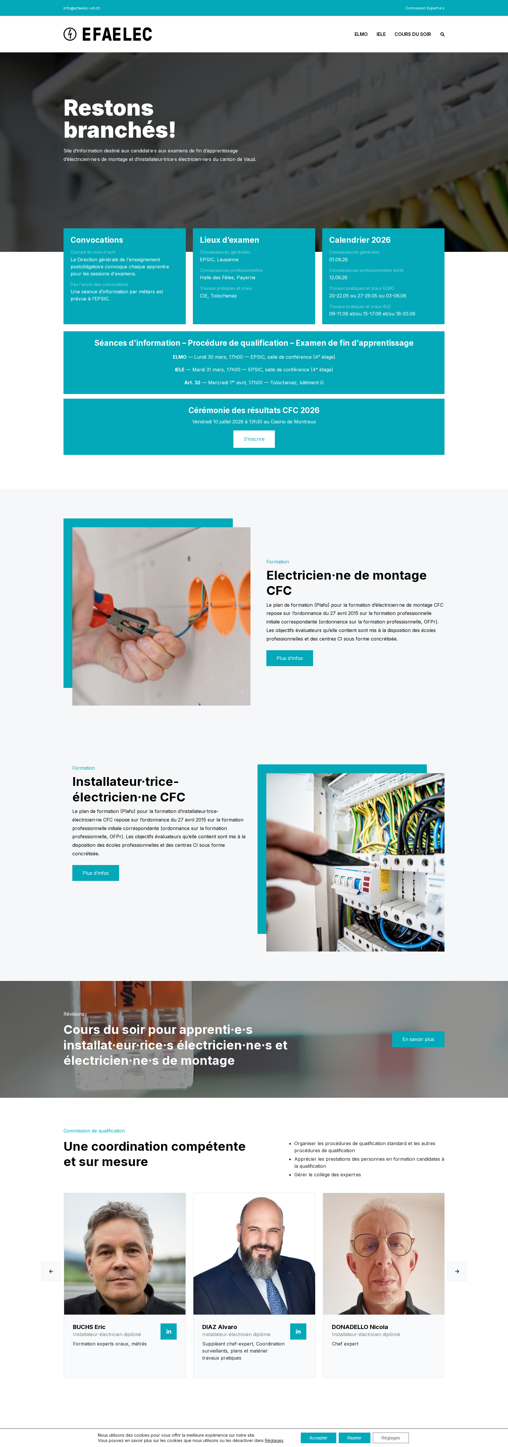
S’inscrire (254, 439)
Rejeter (354, 1437)
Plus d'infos (290, 658)
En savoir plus (418, 1039)
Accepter (318, 1437)
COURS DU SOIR (413, 34)
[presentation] (51, 1271)
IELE (381, 34)
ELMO (361, 34)
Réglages (274, 1440)
